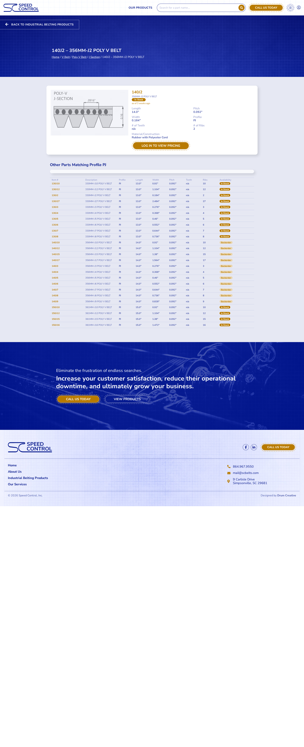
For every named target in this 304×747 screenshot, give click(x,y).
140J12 (56, 248)
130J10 (56, 183)
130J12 (56, 189)
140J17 (56, 260)
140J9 (55, 301)
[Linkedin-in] (254, 447)
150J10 (56, 307)
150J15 (56, 319)
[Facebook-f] (246, 447)
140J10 (56, 242)
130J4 (55, 213)
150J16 (56, 325)
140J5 (55, 277)
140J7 (55, 289)
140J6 (55, 283)
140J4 (55, 272)
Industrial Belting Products (28, 478)
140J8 (55, 295)
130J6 (55, 224)
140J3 (55, 266)
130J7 (55, 230)
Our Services (17, 484)
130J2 (55, 195)
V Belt (66, 57)
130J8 (55, 236)
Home (55, 57)
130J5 (55, 218)
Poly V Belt (79, 57)
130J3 (55, 207)
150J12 (56, 313)
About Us (15, 472)
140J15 (56, 254)
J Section (94, 57)
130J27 (56, 201)
